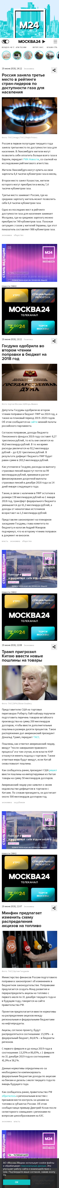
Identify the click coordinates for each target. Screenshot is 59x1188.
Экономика (29, 68)
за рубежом (19, 802)
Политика (28, 339)
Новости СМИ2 (9, 286)
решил (53, 770)
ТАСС (36, 737)
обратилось (9, 1096)
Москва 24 (29, 41)
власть (5, 541)
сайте (34, 422)
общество (18, 235)
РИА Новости (31, 159)
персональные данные (33, 1165)
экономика (7, 235)
